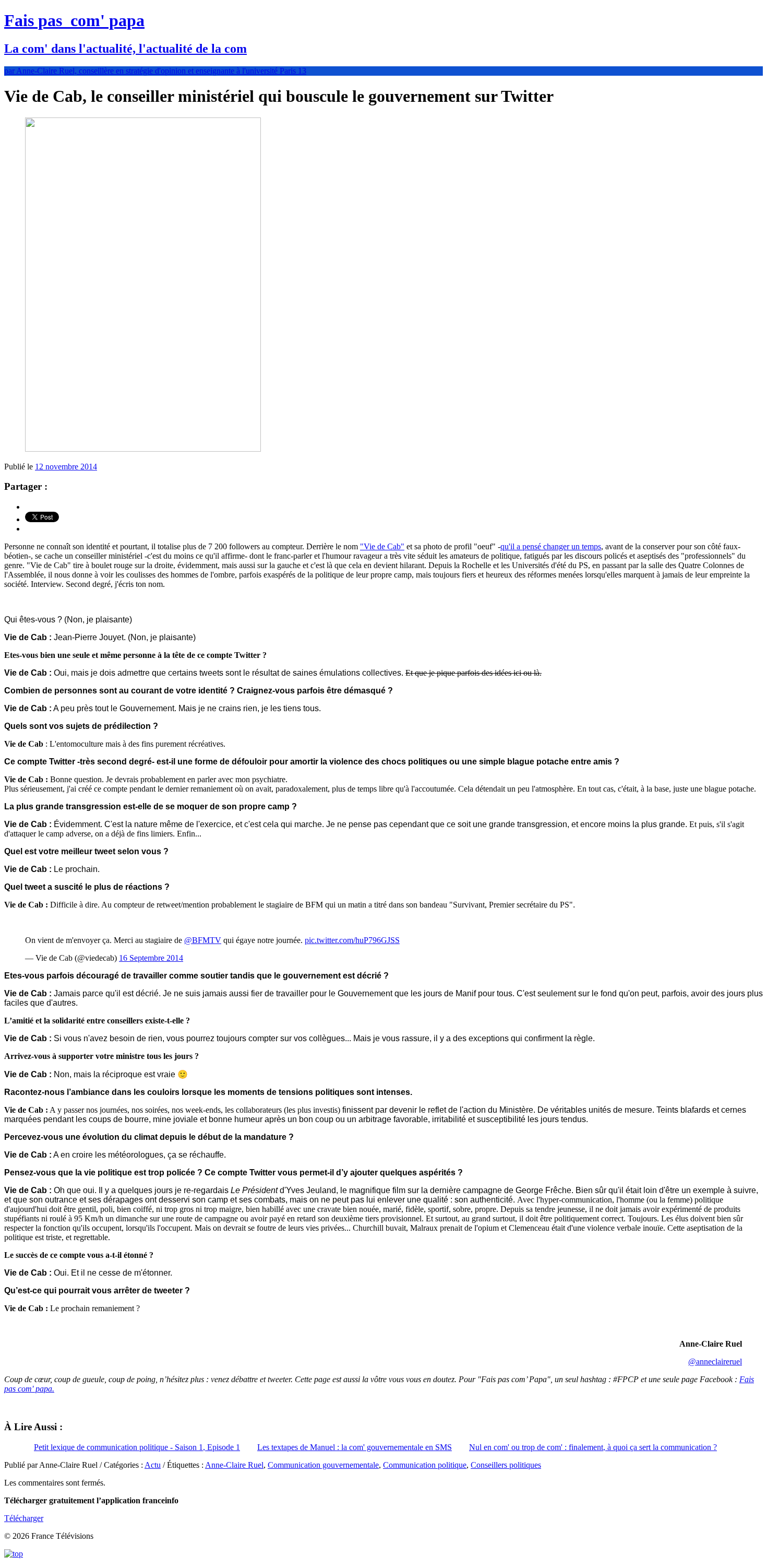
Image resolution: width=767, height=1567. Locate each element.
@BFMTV (202, 940)
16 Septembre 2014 (151, 957)
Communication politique (424, 1464)
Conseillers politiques (506, 1464)
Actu (153, 1464)
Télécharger (23, 1518)
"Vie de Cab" (382, 546)
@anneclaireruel (715, 1361)
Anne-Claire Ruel (234, 1464)
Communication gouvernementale (323, 1464)
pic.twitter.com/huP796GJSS (352, 940)
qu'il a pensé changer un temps (550, 546)
